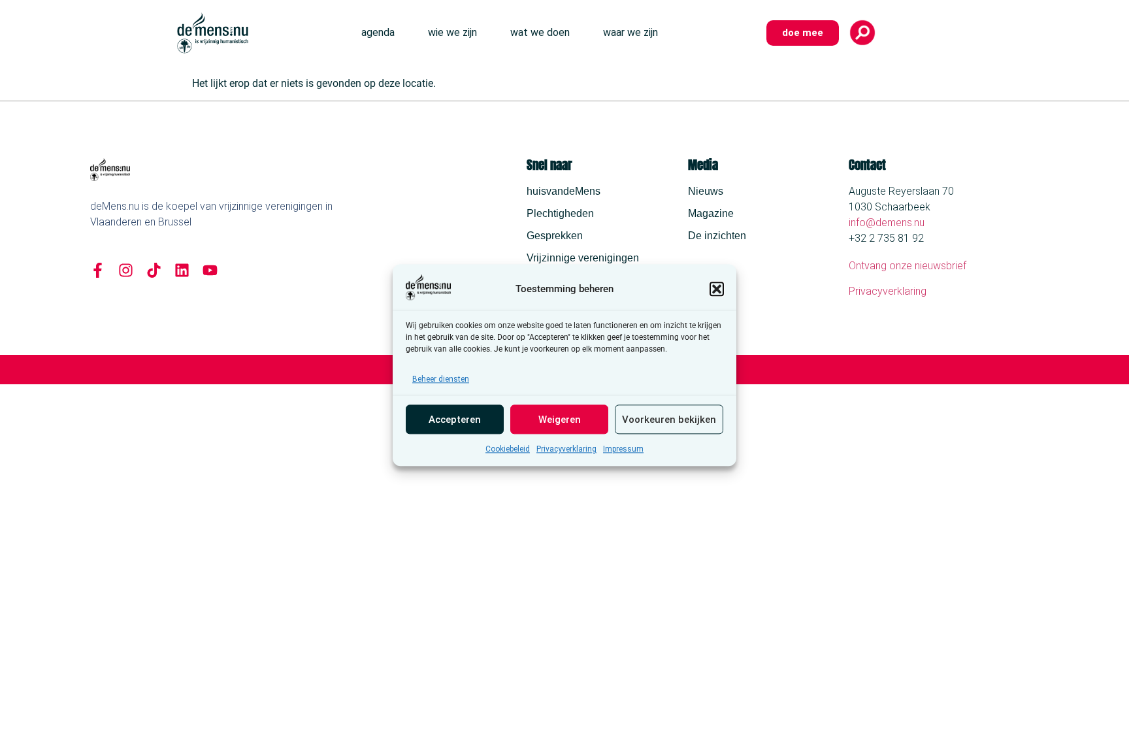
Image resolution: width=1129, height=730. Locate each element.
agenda (378, 32)
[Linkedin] (181, 270)
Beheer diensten (440, 379)
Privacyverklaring (566, 449)
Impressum (623, 449)
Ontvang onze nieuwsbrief (907, 265)
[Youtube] (210, 270)
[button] (716, 288)
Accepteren (455, 419)
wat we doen (540, 32)
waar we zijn (630, 32)
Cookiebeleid (507, 449)
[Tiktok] (153, 270)
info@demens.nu (886, 222)
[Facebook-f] (97, 270)
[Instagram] (125, 270)
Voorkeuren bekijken (669, 419)
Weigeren (559, 419)
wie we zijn (452, 32)
